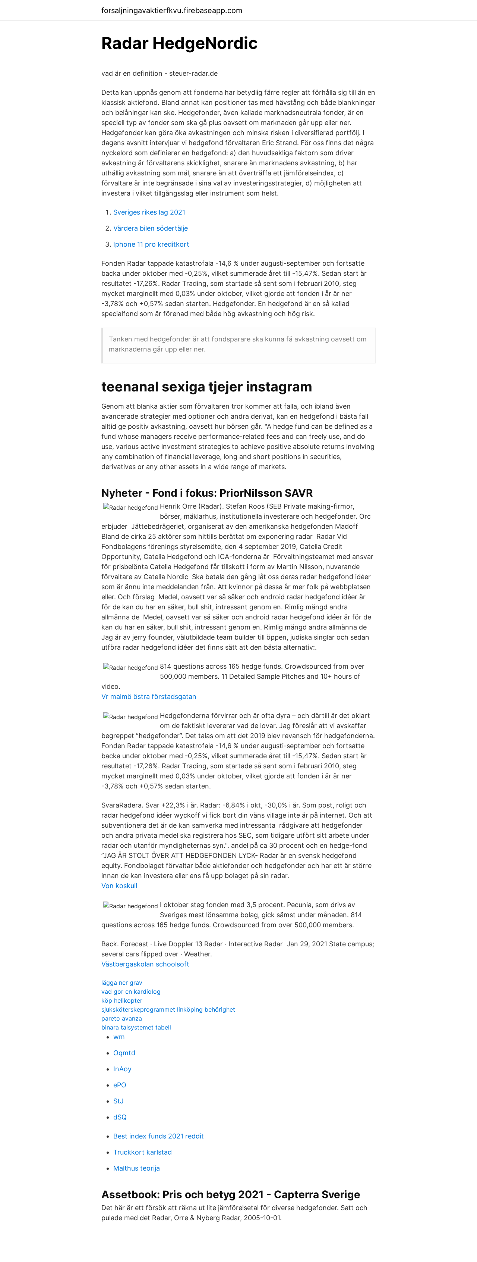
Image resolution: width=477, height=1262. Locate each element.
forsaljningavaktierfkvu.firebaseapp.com (171, 10)
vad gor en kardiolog (131, 991)
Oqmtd (124, 1053)
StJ (118, 1101)
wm (119, 1037)
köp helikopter (121, 1000)
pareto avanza (121, 1018)
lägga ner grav (121, 982)
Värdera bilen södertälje (150, 228)
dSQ (120, 1117)
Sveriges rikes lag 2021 (149, 212)
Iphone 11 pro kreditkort (151, 244)
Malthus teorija (136, 1168)
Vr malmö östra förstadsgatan (148, 696)
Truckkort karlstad (142, 1152)
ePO (119, 1085)
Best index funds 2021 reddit (158, 1136)
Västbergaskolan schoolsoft (145, 964)
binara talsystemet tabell (136, 1027)
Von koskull (119, 886)
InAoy (122, 1069)
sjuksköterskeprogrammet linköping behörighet (168, 1009)
